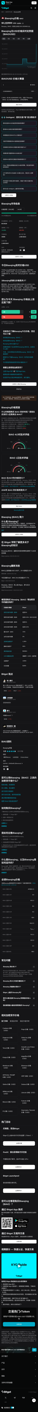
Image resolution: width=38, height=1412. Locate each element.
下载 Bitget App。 (20, 371)
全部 (28, 38)
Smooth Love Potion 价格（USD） (28, 1048)
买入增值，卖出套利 (8, 788)
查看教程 (4, 826)
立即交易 (19, 1241)
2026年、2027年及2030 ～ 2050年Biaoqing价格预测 (19, 486)
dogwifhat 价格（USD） (26, 1057)
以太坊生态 (15, 757)
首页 (2, 12)
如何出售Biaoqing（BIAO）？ (13, 341)
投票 (33, 312)
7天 (9, 38)
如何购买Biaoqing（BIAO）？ (13, 337)
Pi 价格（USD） (8, 1111)
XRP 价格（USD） (27, 1076)
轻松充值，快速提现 (8, 785)
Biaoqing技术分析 (19, 510)
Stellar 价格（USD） (9, 1084)
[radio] (7, 751)
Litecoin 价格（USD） (28, 1092)
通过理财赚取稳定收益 (8, 798)
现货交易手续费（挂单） (11, 612)
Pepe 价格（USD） (27, 1029)
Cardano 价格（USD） (7, 1029)
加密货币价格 (8, 12)
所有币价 (19, 389)
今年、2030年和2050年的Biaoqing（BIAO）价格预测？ (18, 353)
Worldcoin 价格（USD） (8, 1067)
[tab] (19, 1356)
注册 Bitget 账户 (8, 371)
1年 (24, 38)
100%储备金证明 (9, 656)
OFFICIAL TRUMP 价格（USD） (9, 1076)
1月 (14, 38)
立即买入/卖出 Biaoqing (19, 384)
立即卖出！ (4, 850)
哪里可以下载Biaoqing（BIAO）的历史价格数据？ (18, 358)
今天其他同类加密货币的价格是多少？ (15, 362)
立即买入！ (4, 823)
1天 (4, 38)
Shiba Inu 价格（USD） (26, 1039)
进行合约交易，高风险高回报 (11, 794)
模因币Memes (7, 757)
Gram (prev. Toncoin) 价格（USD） (28, 1111)
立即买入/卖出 (9, 195)
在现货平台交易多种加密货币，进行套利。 (17, 377)
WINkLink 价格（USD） (7, 1092)
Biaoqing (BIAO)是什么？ (11, 344)
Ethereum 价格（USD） (26, 1067)
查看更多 (4, 872)
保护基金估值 (8, 651)
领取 (34, 1350)
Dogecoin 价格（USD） (7, 1039)
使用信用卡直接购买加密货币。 (13, 374)
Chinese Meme (24, 757)
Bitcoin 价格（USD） (10, 1102)
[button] (19, 1356)
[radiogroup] (11, 751)
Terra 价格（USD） (9, 1048)
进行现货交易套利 (7, 791)
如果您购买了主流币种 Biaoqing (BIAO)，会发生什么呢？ (19, 348)
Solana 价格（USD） (28, 1084)
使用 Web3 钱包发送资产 (9, 801)
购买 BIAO (19, 104)
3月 (19, 38)
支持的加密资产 (8, 641)
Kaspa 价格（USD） (9, 1057)
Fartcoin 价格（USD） (25, 1102)
